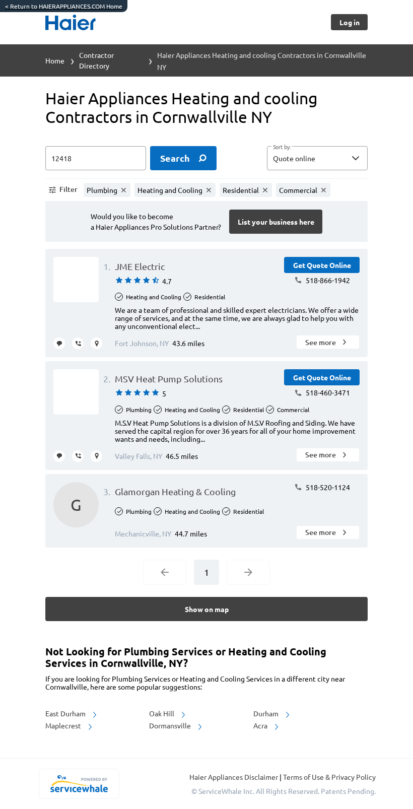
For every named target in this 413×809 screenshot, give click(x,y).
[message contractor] (59, 343)
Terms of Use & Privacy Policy (329, 776)
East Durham (66, 713)
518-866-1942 (327, 280)
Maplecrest (64, 725)
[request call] (78, 343)
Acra (261, 725)
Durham (266, 713)
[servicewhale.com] (78, 784)
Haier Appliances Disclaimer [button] (234, 776)
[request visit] (96, 343)
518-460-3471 (327, 392)
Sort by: (282, 147)
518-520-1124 (327, 487)
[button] (317, 158)
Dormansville (170, 725)
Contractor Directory (96, 60)
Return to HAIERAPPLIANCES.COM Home (63, 6)
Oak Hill (162, 713)
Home (54, 60)
